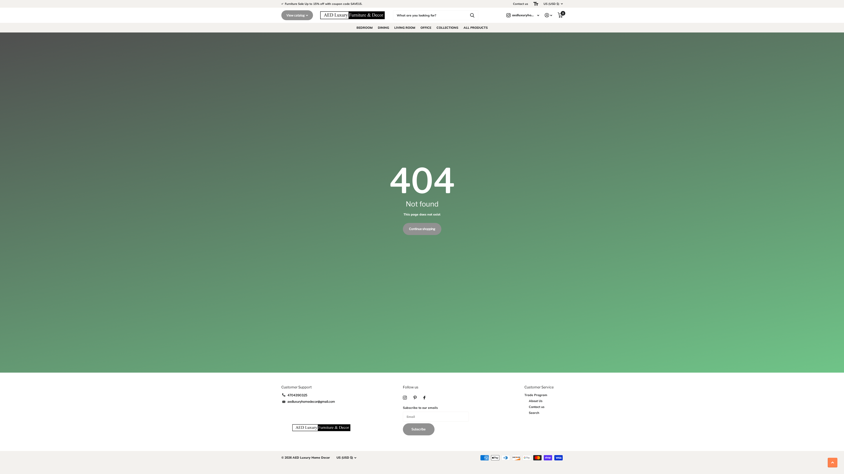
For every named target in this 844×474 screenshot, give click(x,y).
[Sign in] (548, 15)
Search (534, 413)
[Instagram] (405, 398)
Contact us (520, 3)
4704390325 (297, 395)
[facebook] (424, 398)
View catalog (295, 15)
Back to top (832, 462)
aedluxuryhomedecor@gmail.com (311, 401)
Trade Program (535, 395)
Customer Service (539, 387)
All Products (476, 28)
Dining (383, 28)
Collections (447, 28)
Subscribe (418, 429)
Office (425, 28)
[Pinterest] (415, 398)
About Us (535, 401)
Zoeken (472, 15)
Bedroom (365, 28)
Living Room (404, 28)
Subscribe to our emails (420, 408)
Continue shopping (422, 229)
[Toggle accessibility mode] (535, 4)
